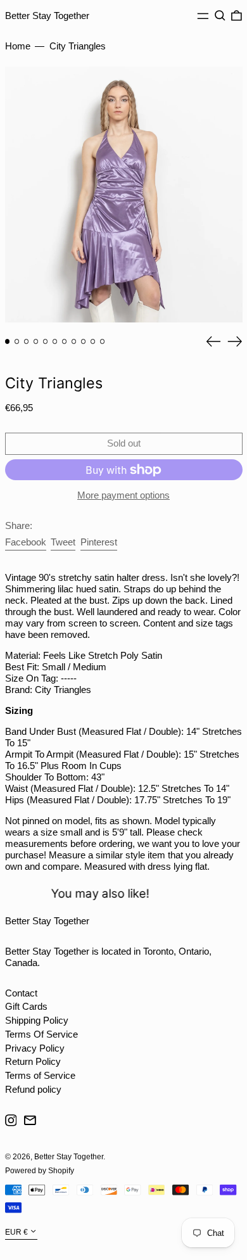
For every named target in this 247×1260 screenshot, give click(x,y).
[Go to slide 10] (93, 341)
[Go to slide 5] (45, 341)
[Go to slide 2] (17, 341)
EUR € (16, 1232)
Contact (21, 993)
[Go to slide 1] (7, 341)
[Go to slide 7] (64, 341)
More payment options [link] (123, 495)
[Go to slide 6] (55, 341)
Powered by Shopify (39, 1170)
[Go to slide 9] (83, 341)
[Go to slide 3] (26, 341)
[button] (220, 16)
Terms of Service (40, 1075)
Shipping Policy (36, 1020)
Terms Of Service (41, 1034)
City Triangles (77, 46)
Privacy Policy (35, 1048)
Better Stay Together (47, 15)
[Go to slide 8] (74, 341)
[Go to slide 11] (102, 341)
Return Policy (33, 1061)
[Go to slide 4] (36, 341)
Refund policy (33, 1089)
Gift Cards (26, 1006)
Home (17, 46)
